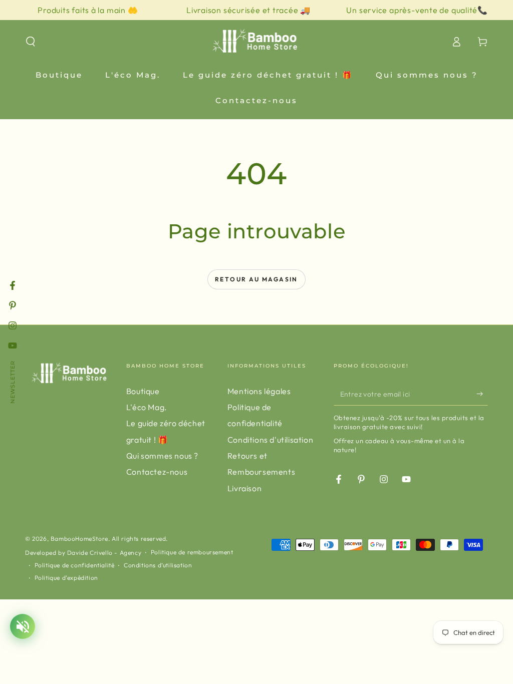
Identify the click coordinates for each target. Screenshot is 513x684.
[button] (31, 42)
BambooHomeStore (79, 538)
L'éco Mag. (146, 407)
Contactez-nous (156, 472)
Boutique (143, 391)
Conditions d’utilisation (158, 565)
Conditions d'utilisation (270, 440)
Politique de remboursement (192, 552)
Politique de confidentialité (75, 565)
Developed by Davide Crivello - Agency (83, 552)
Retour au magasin (256, 279)
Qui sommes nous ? (162, 456)
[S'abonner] (482, 394)
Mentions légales (259, 391)
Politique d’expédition (66, 577)
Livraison (244, 488)
